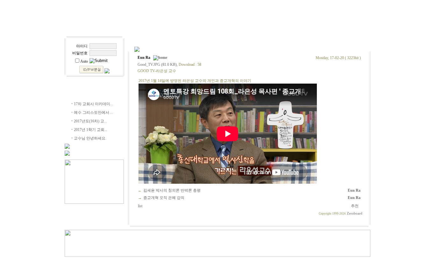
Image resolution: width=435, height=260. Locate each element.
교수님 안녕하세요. (90, 138)
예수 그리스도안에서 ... (93, 112)
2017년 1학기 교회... (90, 129)
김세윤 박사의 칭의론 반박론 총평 (172, 190)
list (140, 206)
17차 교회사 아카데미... (93, 104)
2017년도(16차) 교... (90, 121)
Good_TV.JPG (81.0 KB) (157, 64)
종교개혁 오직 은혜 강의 (163, 197)
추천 (355, 206)
